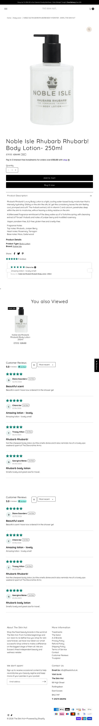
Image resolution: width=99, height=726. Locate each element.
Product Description (17, 195)
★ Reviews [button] (96, 365)
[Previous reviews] (9, 270)
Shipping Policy (58, 646)
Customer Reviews (60, 655)
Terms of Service (59, 649)
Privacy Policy (58, 641)
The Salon (56, 635)
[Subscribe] (44, 682)
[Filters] (34, 365)
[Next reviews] (90, 270)
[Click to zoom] (89, 29)
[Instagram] (8, 715)
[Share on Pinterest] (23, 253)
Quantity (10, 165)
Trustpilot (56, 658)
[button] (12, 259)
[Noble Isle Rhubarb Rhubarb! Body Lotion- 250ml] (20, 320)
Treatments (57, 632)
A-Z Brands (57, 638)
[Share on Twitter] (18, 253)
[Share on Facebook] (14, 253)
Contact (55, 652)
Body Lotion (17, 18)
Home (9, 18)
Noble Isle (17, 246)
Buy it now (49, 185)
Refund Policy (58, 643)
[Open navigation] (6, 9)
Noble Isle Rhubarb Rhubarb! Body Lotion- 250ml (20, 337)
